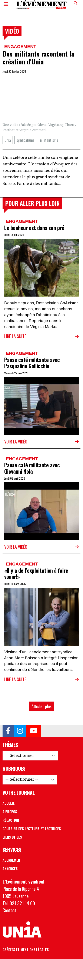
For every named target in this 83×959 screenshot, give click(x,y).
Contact (9, 910)
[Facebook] (8, 731)
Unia (7, 140)
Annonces (10, 868)
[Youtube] (33, 731)
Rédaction (11, 820)
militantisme (49, 140)
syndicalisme (25, 140)
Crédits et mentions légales (26, 949)
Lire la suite (15, 336)
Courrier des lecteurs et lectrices (32, 828)
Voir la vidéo (15, 441)
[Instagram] (20, 731)
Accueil (9, 803)
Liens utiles (12, 837)
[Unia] (22, 929)
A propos (10, 811)
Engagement (20, 46)
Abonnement (12, 860)
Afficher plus (41, 706)
